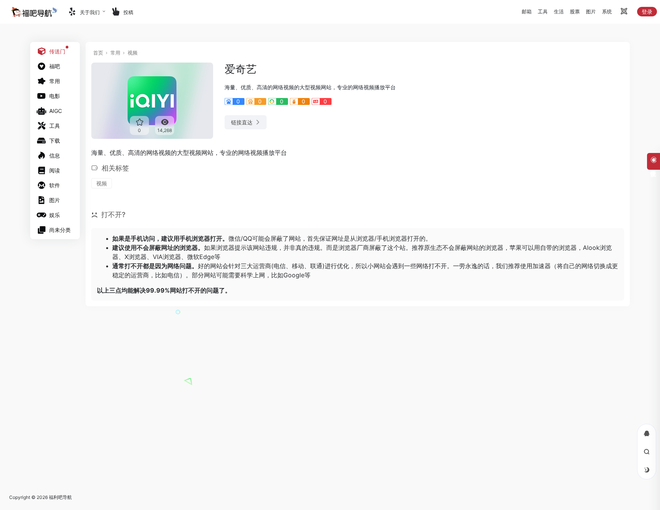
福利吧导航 (60, 497)
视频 (133, 53)
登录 (647, 11)
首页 (98, 53)
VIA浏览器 (167, 257)
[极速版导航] (623, 12)
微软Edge (200, 257)
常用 (115, 53)
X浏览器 (136, 257)
